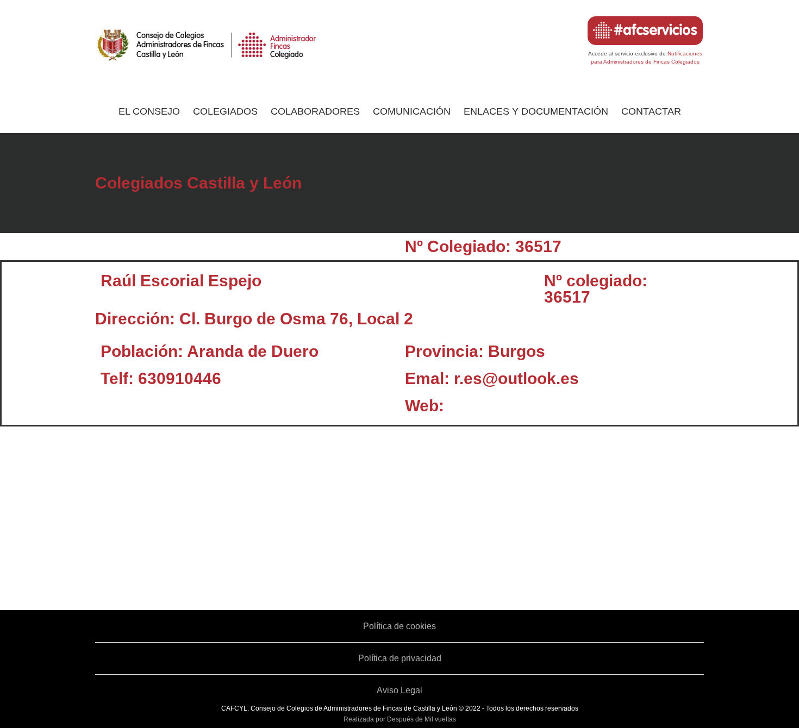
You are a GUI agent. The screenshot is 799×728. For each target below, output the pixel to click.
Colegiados (225, 111)
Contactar (651, 111)
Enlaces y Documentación (536, 111)
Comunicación (412, 111)
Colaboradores (315, 111)
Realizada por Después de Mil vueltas (400, 719)
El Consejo (149, 111)
